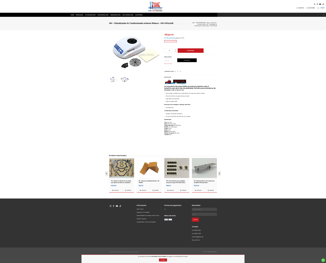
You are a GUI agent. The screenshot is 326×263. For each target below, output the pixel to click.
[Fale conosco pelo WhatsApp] (323, 260)
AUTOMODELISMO (90, 15)
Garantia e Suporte (141, 218)
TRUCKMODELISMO (103, 15)
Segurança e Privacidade (143, 212)
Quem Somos (140, 209)
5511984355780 (196, 230)
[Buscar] (323, 14)
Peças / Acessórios (211, 22)
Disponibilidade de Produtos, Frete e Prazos (148, 215)
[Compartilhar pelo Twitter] (177, 71)
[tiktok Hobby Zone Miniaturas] (323, 4)
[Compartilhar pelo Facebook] (175, 71)
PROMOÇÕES (79, 15)
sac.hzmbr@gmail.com (197, 237)
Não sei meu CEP (168, 63)
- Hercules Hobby (201, 24)
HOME (72, 15)
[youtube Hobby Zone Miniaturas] (320, 4)
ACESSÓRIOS (139, 15)
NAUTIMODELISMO (127, 15)
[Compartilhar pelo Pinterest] (180, 71)
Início (193, 22)
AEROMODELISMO (115, 15)
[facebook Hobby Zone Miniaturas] (317, 4)
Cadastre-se (301, 7)
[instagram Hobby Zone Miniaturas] (314, 4)
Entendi (163, 260)
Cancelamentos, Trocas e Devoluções (146, 222)
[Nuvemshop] (210, 252)
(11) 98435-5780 (196, 233)
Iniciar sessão (311, 7)
